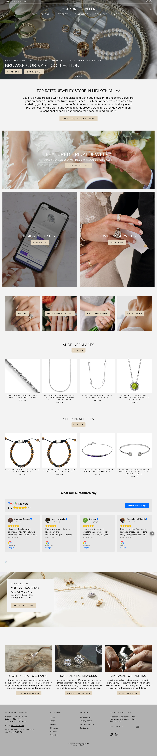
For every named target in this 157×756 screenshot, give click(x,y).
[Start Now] (39, 239)
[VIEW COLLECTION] (78, 160)
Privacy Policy (86, 721)
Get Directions (24, 605)
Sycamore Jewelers (79, 9)
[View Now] (117, 239)
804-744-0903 (17, 725)
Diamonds (82, 14)
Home (33, 14)
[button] (5, 533)
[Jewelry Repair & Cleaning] (28, 658)
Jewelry (62, 14)
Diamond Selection (78, 693)
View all (78, 350)
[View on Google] (10, 520)
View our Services (28, 693)
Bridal (46, 14)
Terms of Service (87, 724)
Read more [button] (13, 537)
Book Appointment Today (78, 119)
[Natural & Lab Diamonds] (78, 658)
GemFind (83, 745)
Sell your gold (128, 693)
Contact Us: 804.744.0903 (16, 2)
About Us (120, 14)
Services (102, 14)
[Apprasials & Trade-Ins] (128, 658)
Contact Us (84, 728)
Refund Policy (85, 717)
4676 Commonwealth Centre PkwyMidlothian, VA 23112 (19, 731)
